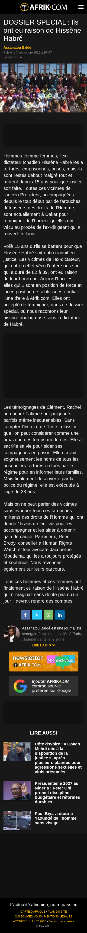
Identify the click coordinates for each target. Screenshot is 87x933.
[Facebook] (25, 615)
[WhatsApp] (48, 615)
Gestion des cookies (61, 921)
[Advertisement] (43, 135)
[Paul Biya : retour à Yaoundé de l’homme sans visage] (17, 821)
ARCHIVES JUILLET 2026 (29, 921)
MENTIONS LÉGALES (58, 916)
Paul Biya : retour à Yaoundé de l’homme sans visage (56, 818)
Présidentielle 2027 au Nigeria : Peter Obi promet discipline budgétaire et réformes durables (57, 792)
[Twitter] (37, 615)
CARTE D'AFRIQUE (32, 911)
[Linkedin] (60, 615)
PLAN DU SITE (57, 911)
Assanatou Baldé (17, 47)
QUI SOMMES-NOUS (28, 916)
